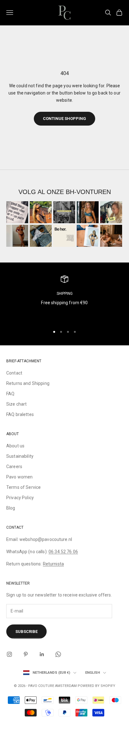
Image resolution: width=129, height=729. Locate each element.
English (92, 673)
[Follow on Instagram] (9, 654)
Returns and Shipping (27, 383)
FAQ (10, 393)
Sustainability (20, 456)
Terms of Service (23, 487)
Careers (14, 466)
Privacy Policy (20, 497)
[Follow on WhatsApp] (58, 654)
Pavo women (19, 476)
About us (15, 445)
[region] (64, 298)
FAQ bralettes (20, 414)
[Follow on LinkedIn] (42, 654)
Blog (10, 507)
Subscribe (26, 631)
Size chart (16, 404)
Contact (14, 372)
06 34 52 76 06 (63, 551)
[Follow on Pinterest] (26, 654)
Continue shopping (64, 118)
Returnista (53, 563)
